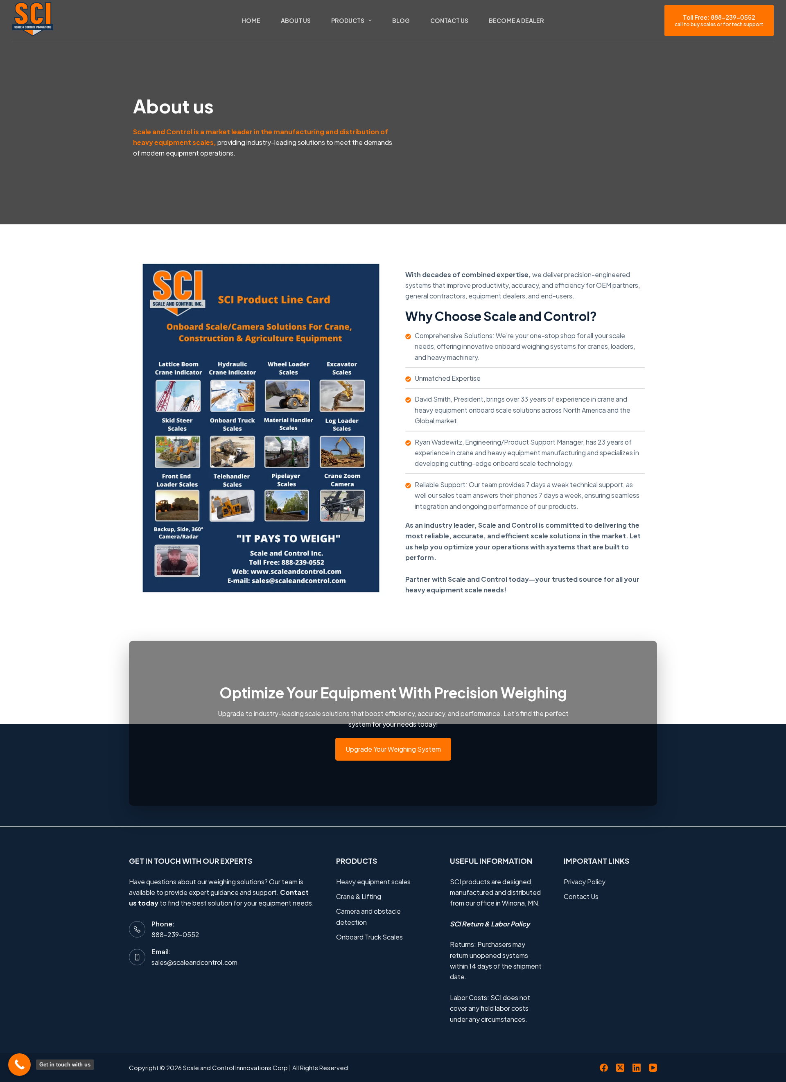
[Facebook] (604, 1068)
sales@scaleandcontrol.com (194, 962)
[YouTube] (653, 1068)
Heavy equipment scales (373, 881)
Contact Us (449, 20)
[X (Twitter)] (620, 1068)
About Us (296, 20)
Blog (401, 20)
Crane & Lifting (358, 896)
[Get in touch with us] (19, 1064)
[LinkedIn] (636, 1068)
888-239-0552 (175, 934)
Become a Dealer (516, 20)
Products (347, 20)
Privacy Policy (584, 881)
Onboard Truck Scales (369, 937)
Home (251, 20)
